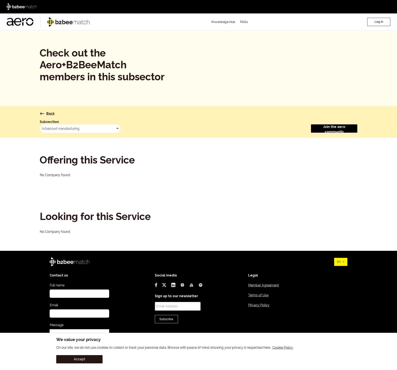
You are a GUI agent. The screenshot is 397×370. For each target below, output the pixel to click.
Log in (379, 21)
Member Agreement (263, 285)
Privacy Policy (258, 305)
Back (50, 113)
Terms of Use (258, 295)
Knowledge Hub (223, 22)
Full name (57, 285)
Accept (79, 359)
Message (56, 325)
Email (54, 305)
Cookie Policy (282, 348)
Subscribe (166, 319)
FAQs (244, 22)
